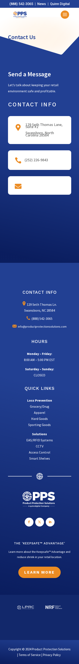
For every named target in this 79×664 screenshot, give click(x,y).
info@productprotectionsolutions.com (42, 326)
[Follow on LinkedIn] (50, 522)
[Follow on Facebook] (29, 522)
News (41, 4)
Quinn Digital (60, 4)
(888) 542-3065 (21, 4)
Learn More (39, 572)
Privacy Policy (52, 655)
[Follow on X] (39, 522)
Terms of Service (30, 655)
